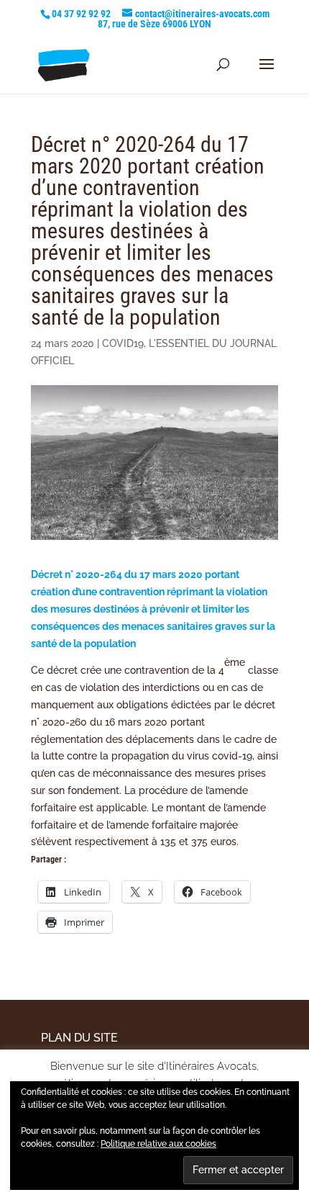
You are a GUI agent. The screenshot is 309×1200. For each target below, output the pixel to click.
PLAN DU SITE (79, 1038)
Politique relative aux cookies (158, 1144)
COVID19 (123, 343)
